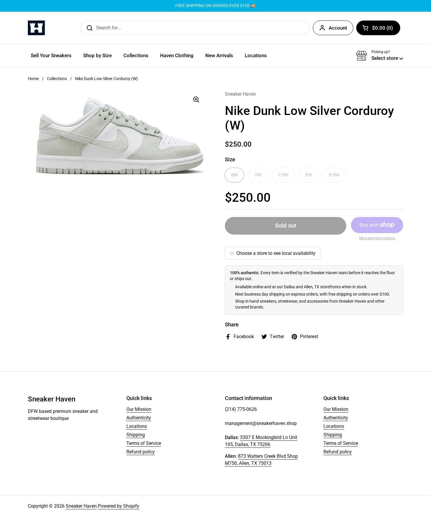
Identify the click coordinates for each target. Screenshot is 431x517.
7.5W (283, 175)
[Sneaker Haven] (36, 28)
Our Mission (138, 409)
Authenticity (138, 418)
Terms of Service (143, 443)
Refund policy (140, 452)
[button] (378, 28)
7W (257, 175)
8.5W (334, 175)
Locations (136, 426)
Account (338, 28)
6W (234, 175)
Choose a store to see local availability (275, 253)
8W (308, 175)
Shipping (135, 435)
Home (33, 78)
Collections (57, 78)
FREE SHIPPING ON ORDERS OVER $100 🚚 (215, 6)
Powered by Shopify (118, 506)
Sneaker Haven (81, 506)
